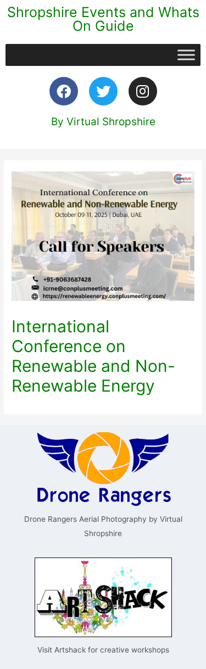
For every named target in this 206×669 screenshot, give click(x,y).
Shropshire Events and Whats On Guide (103, 19)
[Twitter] (103, 91)
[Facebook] (63, 91)
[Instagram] (143, 91)
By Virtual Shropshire (103, 121)
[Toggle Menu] (186, 54)
